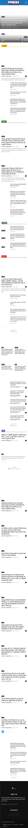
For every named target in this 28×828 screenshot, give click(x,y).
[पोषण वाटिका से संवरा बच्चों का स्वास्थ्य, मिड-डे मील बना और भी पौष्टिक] (5, 94)
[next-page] (5, 117)
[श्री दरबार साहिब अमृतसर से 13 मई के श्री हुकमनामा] (5, 304)
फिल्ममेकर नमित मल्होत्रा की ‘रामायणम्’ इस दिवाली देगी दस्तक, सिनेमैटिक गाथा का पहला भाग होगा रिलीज (18, 384)
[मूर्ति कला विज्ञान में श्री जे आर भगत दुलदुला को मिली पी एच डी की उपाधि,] (5, 297)
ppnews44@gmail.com (12, 804)
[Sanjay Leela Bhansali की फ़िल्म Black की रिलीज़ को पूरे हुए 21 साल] (5, 417)
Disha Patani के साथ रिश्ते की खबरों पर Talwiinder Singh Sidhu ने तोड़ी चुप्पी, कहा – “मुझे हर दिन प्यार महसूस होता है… (18, 408)
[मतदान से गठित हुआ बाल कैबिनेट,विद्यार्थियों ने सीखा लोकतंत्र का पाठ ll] (5, 186)
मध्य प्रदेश (3, 230)
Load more (13, 777)
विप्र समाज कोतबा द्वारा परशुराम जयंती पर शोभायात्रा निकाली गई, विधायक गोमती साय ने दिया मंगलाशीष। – (18, 311)
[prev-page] (2, 117)
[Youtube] (17, 814)
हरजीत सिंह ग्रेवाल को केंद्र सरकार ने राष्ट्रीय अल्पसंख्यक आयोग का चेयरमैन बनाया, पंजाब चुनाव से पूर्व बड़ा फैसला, (17, 228)
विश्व (2, 454)
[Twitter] (14, 814)
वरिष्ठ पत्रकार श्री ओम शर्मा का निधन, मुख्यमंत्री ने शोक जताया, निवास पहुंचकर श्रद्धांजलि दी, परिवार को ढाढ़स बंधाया (12, 627)
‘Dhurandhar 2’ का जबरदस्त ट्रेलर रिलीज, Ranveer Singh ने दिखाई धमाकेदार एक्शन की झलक (17, 392)
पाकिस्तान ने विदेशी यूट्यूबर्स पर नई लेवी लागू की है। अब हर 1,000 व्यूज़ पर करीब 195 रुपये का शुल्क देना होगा (13, 436)
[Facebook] (10, 814)
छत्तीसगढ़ (3, 136)
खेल (2, 347)
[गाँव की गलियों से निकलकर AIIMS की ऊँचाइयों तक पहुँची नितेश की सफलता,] (14, 690)
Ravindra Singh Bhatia (6, 76)
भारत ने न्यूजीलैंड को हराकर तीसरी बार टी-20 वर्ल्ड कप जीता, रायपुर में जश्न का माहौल (6, 368)
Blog (3, 16)
